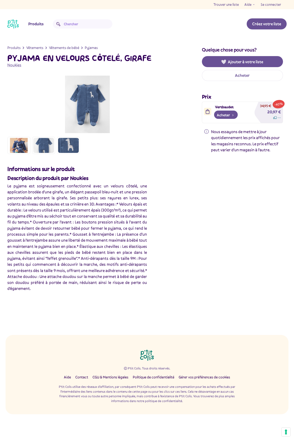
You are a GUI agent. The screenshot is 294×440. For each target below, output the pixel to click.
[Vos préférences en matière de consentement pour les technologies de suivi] (286, 432)
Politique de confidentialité (153, 377)
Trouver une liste (226, 4)
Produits (36, 23)
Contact (81, 377)
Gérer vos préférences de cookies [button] (204, 377)
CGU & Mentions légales (110, 377)
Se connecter (271, 4)
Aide (248, 4)
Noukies (14, 65)
